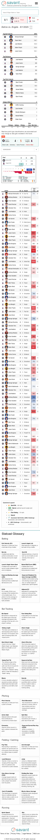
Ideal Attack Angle (7, 642)
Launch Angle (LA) (27, 543)
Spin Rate (25, 715)
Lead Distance (6, 759)
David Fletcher (12, 204)
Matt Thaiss (11, 226)
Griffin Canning (20, 105)
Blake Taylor (19, 86)
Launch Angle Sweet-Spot (10, 564)
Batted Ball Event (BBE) (29, 564)
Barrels (4, 552)
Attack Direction (27, 642)
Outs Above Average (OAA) (8, 774)
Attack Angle (26, 628)
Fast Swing (14, 512)
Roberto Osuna (20, 93)
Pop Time (4, 745)
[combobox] (20, 12)
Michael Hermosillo (13, 193)
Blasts (4, 678)
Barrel (14, 508)
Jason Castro (18, 51)
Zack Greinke (19, 108)
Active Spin (5, 715)
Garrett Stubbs (12, 254)
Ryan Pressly (19, 82)
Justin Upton (11, 311)
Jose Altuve (11, 247)
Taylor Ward (18, 40)
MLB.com (36, 833)
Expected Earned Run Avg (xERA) (30, 726)
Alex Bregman (12, 243)
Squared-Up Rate (27, 660)
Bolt (23, 812)
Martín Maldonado (13, 386)
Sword (13, 515)
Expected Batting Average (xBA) (10, 576)
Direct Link (5, 145)
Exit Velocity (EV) (7, 543)
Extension (5, 725)
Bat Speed (5, 614)
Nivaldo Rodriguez (20, 112)
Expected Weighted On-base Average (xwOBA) (29, 576)
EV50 (3, 589)
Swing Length (6, 628)
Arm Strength (26, 745)
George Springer (19, 37)
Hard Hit (13, 505)
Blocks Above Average (29, 791)
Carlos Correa (12, 215)
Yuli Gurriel (11, 218)
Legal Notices (27, 833)
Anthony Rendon (12, 197)
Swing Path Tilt (6, 660)
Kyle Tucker (11, 222)
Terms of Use (4, 833)
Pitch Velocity (6, 701)
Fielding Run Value (27, 773)
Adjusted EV (25, 589)
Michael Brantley (13, 322)
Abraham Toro (12, 208)
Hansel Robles (19, 89)
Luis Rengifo (11, 236)
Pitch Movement (27, 701)
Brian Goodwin (12, 201)
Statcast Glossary (13, 533)
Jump (23, 759)
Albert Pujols (18, 47)
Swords (24, 678)
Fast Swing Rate (27, 614)
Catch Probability (7, 791)
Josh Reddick (18, 44)
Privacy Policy (16, 833)
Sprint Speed (6, 812)
